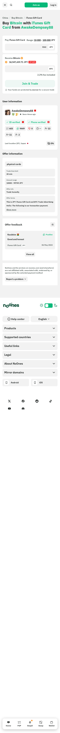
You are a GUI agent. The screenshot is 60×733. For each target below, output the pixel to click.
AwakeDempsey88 (22, 110)
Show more (11, 209)
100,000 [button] (47, 40)
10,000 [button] (37, 40)
